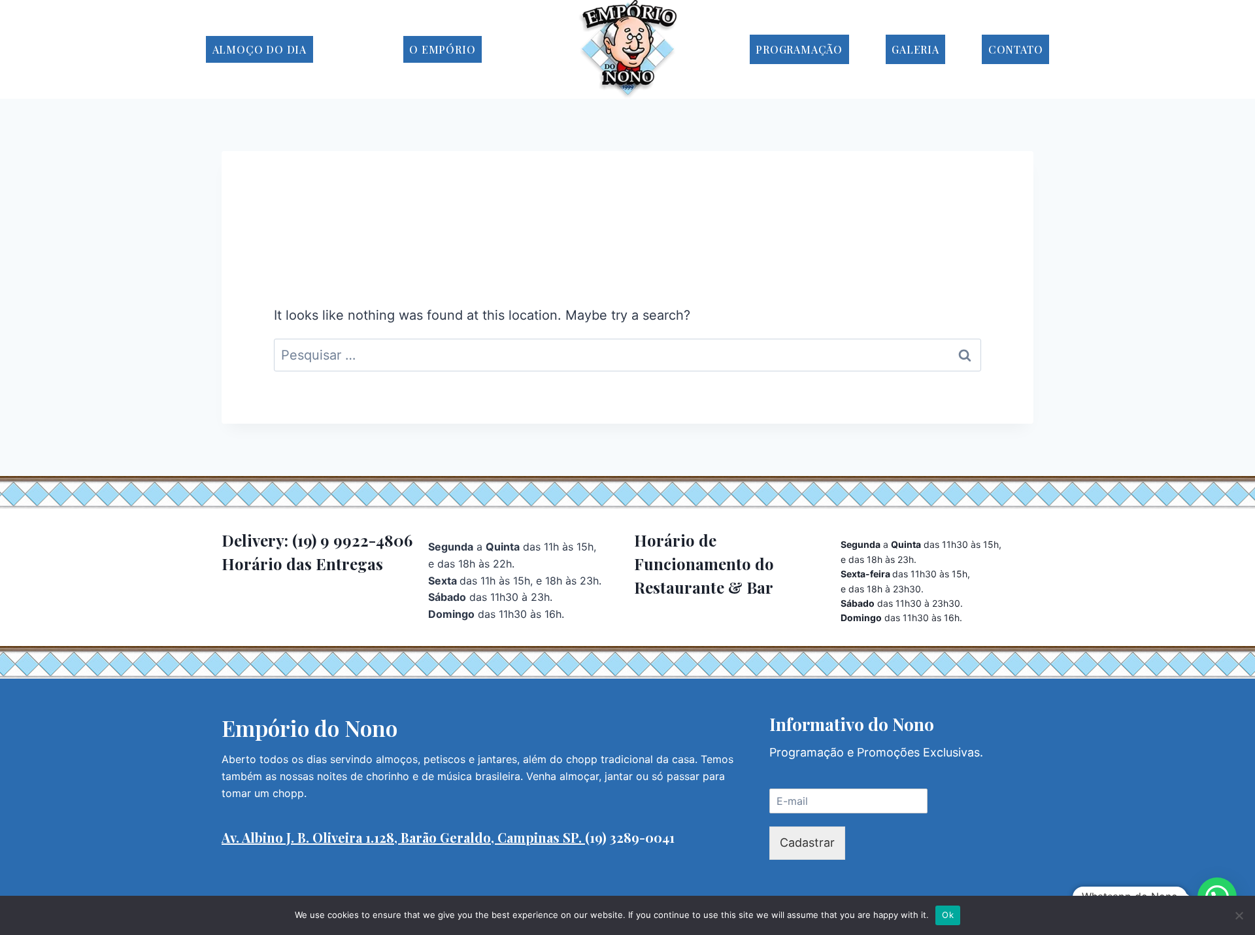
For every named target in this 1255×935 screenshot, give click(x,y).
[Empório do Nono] (627, 49)
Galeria (915, 49)
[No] (1238, 915)
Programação (799, 49)
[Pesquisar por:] (627, 355)
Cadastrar (807, 842)
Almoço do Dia (259, 49)
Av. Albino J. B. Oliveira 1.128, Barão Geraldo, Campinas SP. (403, 837)
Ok (948, 915)
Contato (1015, 49)
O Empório (442, 49)
